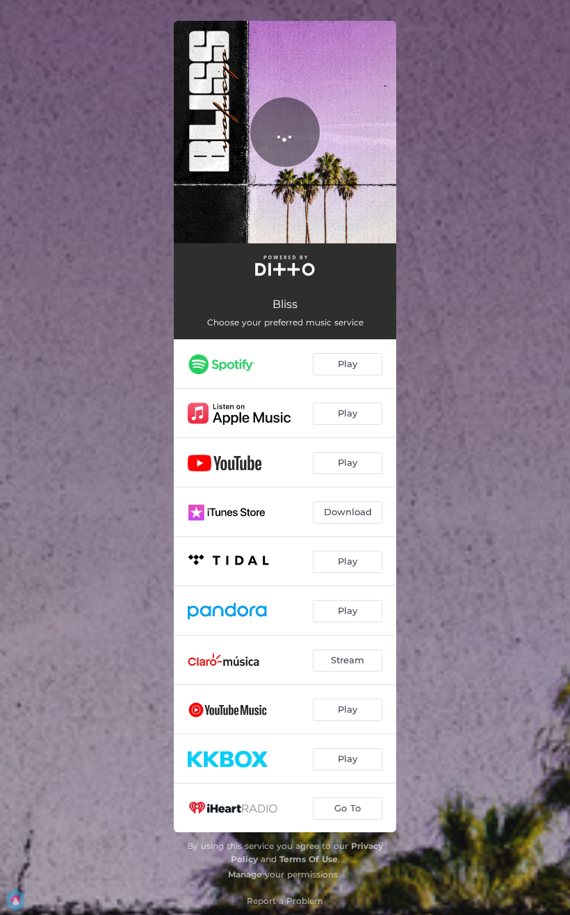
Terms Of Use (308, 859)
